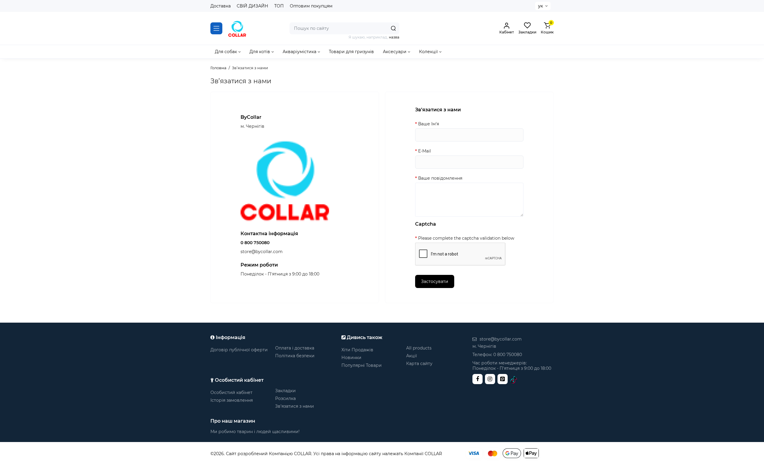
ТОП (279, 6)
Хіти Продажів (357, 349)
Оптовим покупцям (311, 6)
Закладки (285, 390)
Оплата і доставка (294, 348)
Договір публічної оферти (239, 349)
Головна (218, 67)
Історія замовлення (231, 400)
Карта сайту (419, 363)
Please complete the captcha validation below (466, 238)
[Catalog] (216, 28)
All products (419, 348)
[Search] (393, 28)
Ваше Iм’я (428, 124)
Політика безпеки (295, 355)
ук (540, 6)
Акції (411, 355)
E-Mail (424, 151)
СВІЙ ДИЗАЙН (252, 6)
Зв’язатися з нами (294, 406)
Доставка (220, 6)
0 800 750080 (255, 242)
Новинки (351, 357)
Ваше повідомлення (440, 178)
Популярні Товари (361, 365)
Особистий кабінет (231, 392)
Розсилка (285, 398)
